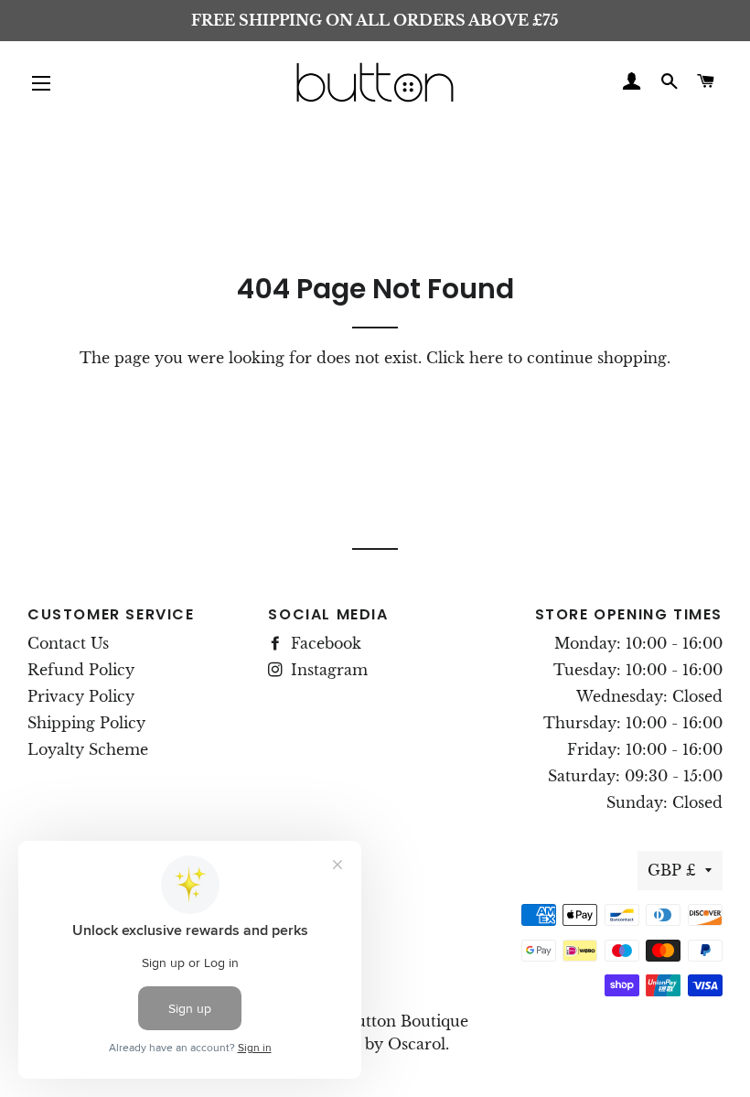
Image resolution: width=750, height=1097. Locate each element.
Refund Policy (80, 670)
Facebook (323, 643)
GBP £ (672, 870)
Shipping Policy (86, 723)
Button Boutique (406, 1021)
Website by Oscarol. (375, 1044)
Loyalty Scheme (87, 749)
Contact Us (68, 643)
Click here (464, 358)
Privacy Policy (80, 696)
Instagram (327, 670)
